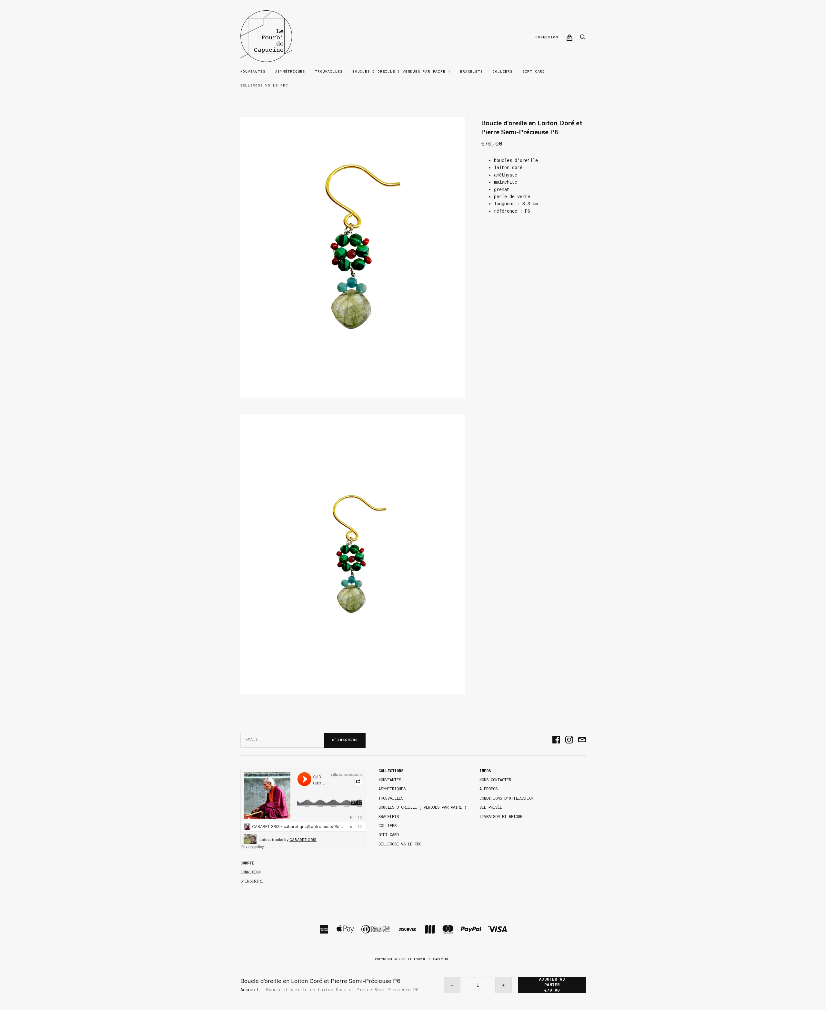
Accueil (249, 990)
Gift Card (533, 72)
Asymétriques (290, 72)
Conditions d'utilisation (506, 798)
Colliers (502, 72)
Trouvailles (329, 72)
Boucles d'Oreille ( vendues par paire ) (401, 72)
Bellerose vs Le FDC (264, 85)
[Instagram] (569, 740)
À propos (488, 789)
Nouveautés (253, 72)
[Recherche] (582, 39)
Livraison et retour (500, 817)
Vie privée (490, 807)
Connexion (546, 37)
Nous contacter (495, 780)
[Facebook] (556, 740)
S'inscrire (345, 740)
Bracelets (471, 72)
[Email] (582, 740)
